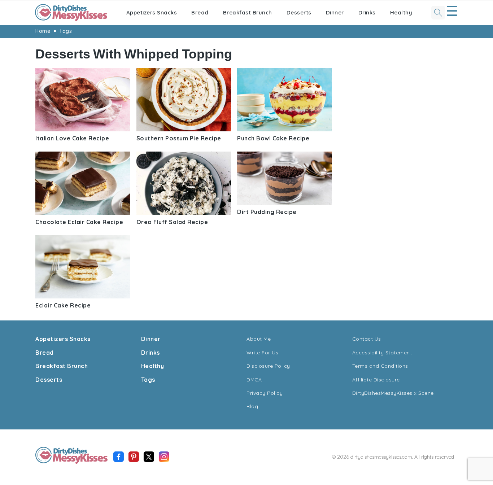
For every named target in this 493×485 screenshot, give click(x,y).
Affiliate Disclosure (376, 379)
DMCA (254, 379)
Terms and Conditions (380, 366)
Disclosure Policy (268, 366)
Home (42, 31)
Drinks (367, 12)
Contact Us (366, 339)
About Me (259, 339)
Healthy (401, 12)
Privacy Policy (265, 393)
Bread (200, 12)
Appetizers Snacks (151, 12)
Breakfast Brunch (247, 12)
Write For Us (262, 352)
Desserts (299, 12)
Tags (65, 31)
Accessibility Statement (382, 352)
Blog (252, 406)
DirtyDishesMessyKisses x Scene (393, 393)
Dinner (335, 12)
